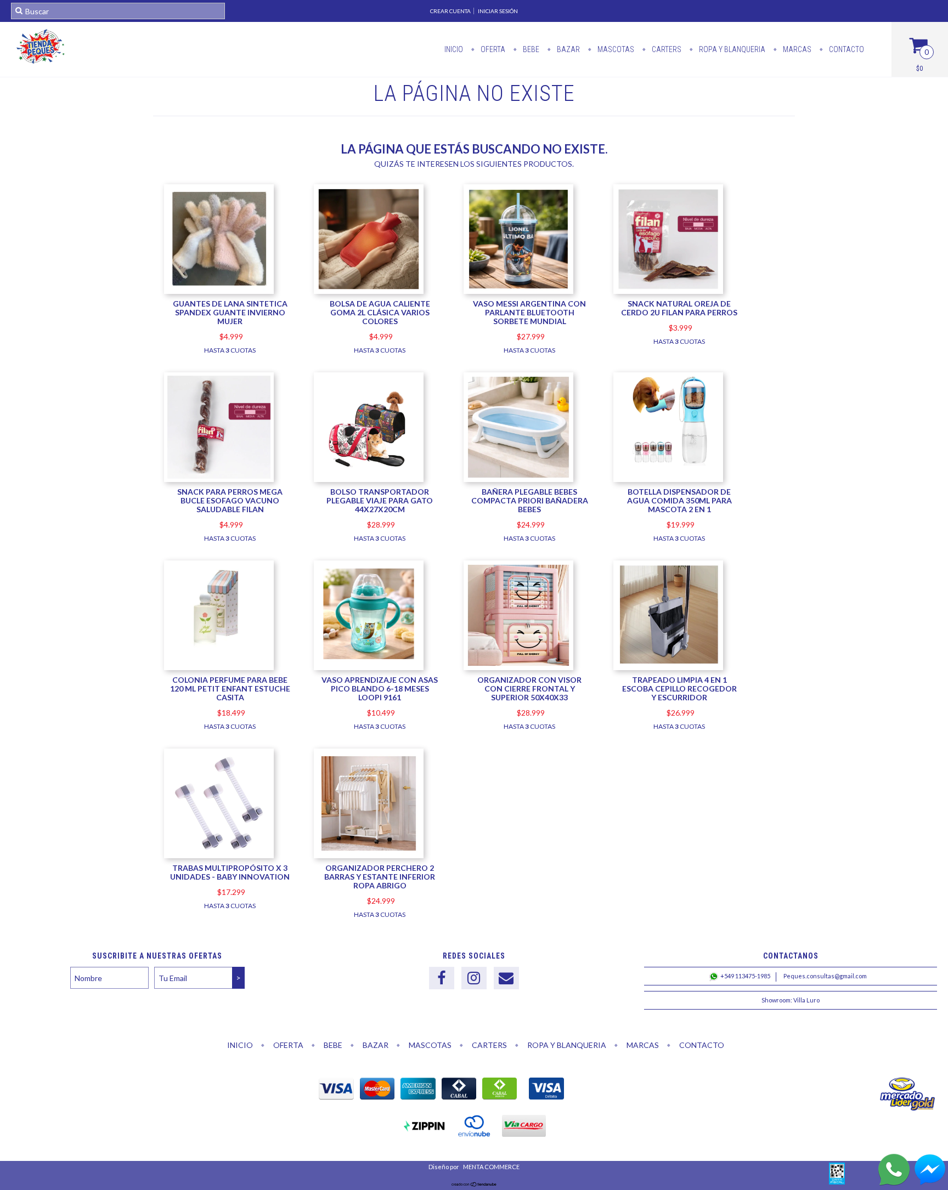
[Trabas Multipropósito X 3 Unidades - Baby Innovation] (219, 805)
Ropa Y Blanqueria (731, 49)
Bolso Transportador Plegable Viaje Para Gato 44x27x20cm (379, 500)
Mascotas (615, 49)
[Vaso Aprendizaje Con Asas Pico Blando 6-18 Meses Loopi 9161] (369, 667)
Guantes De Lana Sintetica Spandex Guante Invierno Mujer (230, 312)
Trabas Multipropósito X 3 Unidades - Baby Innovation (230, 872)
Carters (665, 49)
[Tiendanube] (474, 1184)
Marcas (796, 49)
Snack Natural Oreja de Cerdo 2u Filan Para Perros (679, 308)
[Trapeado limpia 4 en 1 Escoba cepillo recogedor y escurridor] (668, 616)
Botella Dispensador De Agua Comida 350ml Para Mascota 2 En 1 (679, 500)
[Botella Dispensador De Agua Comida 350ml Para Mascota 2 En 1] (668, 468)
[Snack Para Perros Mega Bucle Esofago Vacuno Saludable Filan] (219, 479)
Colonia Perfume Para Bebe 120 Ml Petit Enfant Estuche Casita (230, 688)
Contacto (845, 49)
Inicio (453, 49)
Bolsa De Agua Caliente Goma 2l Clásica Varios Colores (380, 312)
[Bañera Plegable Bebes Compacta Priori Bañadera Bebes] (518, 479)
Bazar (567, 49)
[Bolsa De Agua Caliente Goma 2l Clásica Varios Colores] (369, 291)
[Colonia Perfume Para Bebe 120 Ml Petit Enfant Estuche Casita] (219, 652)
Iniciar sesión (498, 11)
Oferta (492, 49)
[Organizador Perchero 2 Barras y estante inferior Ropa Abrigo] (369, 805)
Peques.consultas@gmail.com (825, 975)
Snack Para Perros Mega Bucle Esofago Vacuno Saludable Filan (230, 500)
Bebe (530, 49)
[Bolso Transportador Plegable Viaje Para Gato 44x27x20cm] (369, 479)
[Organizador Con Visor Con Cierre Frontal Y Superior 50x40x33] (518, 616)
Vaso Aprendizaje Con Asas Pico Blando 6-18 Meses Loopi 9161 (379, 688)
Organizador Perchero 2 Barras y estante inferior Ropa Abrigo (379, 876)
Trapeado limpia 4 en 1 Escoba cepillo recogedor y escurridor (679, 688)
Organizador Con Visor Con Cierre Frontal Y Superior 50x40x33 (529, 688)
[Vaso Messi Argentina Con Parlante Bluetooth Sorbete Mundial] (518, 291)
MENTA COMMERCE (491, 1166)
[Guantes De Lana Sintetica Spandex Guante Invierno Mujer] (219, 291)
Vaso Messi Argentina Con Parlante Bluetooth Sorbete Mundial (529, 312)
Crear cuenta (450, 11)
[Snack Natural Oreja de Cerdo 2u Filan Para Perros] (668, 291)
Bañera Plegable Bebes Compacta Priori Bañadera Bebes (529, 500)
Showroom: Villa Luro (790, 1000)
